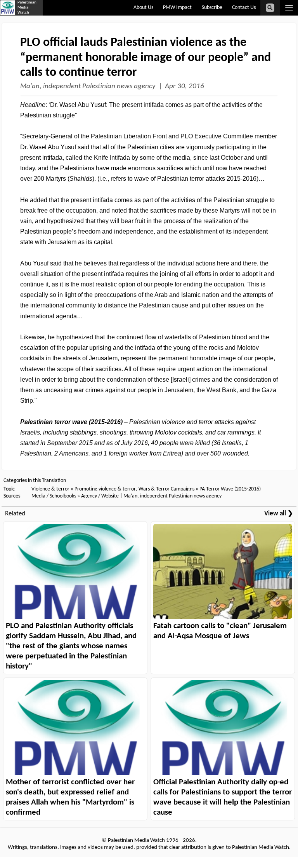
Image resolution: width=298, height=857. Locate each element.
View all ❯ (278, 513)
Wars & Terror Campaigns (166, 489)
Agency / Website (100, 496)
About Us (143, 7)
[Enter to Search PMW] (270, 8)
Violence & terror (50, 489)
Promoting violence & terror (105, 489)
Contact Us (244, 7)
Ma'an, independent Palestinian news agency (88, 86)
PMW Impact (177, 7)
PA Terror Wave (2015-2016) (230, 489)
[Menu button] (289, 8)
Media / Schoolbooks (53, 496)
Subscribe (212, 7)
